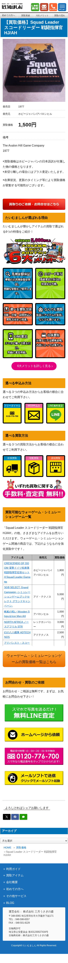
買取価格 (21, 847)
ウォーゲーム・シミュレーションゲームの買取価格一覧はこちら (34, 659)
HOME (7, 847)
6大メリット (42, 15)
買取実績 (25, 15)
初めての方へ (8, 15)
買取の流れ (59, 15)
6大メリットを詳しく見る (34, 365)
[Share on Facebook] (15, 817)
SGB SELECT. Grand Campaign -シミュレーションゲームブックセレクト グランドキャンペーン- (17, 596)
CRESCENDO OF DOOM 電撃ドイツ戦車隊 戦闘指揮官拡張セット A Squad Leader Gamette (17, 572)
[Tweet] (7, 817)
